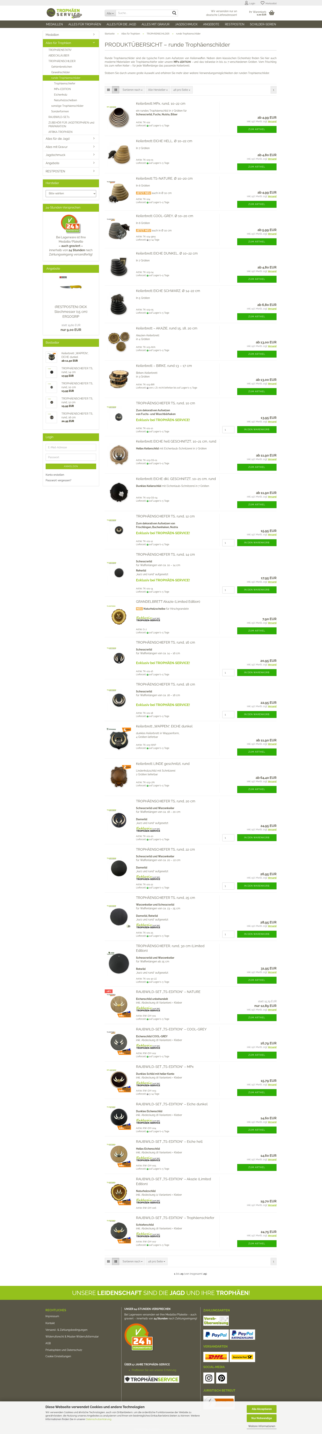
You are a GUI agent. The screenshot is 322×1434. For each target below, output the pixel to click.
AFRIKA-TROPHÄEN (60, 131)
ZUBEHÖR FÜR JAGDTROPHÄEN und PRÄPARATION (71, 124)
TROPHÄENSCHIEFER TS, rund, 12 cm (165, 516)
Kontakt (50, 1323)
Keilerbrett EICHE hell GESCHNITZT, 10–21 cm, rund (176, 441)
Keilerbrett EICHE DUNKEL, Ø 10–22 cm (167, 253)
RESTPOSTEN (234, 24)
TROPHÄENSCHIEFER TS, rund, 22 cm (165, 849)
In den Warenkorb (256, 429)
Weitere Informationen (261, 1426)
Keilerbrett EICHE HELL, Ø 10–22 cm (164, 141)
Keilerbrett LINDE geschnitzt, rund (163, 764)
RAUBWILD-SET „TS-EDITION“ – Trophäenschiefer (175, 1218)
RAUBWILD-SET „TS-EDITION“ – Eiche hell (169, 1142)
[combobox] (132, 90)
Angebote (211, 24)
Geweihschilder (60, 72)
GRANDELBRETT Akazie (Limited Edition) (168, 602)
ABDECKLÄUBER (58, 55)
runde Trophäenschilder (65, 77)
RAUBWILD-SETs (59, 117)
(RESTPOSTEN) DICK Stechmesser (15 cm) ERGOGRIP (70, 311)
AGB (48, 1343)
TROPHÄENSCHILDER (61, 61)
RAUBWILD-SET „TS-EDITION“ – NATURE (168, 992)
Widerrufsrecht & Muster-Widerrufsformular (72, 1336)
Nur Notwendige (261, 1418)
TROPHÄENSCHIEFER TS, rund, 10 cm (165, 403)
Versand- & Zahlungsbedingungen (66, 1329)
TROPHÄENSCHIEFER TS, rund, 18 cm (165, 684)
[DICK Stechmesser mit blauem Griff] (71, 288)
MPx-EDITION (62, 89)
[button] (108, 90)
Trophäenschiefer (64, 83)
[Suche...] (174, 13)
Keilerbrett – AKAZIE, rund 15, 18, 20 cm (166, 328)
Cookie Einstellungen (58, 1356)
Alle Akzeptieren (262, 1409)
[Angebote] (94, 269)
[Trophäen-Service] (72, 13)
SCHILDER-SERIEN (263, 24)
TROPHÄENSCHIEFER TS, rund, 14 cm (165, 554)
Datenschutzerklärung (98, 1419)
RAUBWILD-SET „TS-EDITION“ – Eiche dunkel (172, 1104)
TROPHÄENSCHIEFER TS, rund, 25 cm (165, 898)
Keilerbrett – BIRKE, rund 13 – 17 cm (164, 366)
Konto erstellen (55, 474)
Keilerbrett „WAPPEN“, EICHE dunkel (164, 726)
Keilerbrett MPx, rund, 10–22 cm (160, 103)
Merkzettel (270, 3)
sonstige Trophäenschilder (67, 105)
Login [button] (251, 3)
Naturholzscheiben (65, 100)
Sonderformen (60, 111)
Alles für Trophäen (84, 24)
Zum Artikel (256, 129)
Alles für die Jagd (121, 24)
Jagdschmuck (186, 24)
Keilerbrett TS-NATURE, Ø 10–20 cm (164, 178)
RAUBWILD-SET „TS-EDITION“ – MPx (165, 1067)
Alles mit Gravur (155, 24)
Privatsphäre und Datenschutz (63, 1349)
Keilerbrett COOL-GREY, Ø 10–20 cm (164, 216)
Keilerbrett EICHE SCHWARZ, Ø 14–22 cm (168, 291)
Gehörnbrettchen (61, 66)
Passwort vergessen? (58, 480)
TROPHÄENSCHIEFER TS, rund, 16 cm (165, 642)
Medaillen (54, 24)
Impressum (52, 1316)
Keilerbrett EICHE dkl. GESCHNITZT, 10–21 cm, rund (176, 479)
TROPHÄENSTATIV (60, 49)
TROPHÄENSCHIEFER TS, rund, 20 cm (165, 801)
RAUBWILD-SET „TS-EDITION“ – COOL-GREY (171, 1029)
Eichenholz (60, 94)
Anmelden (71, 466)
